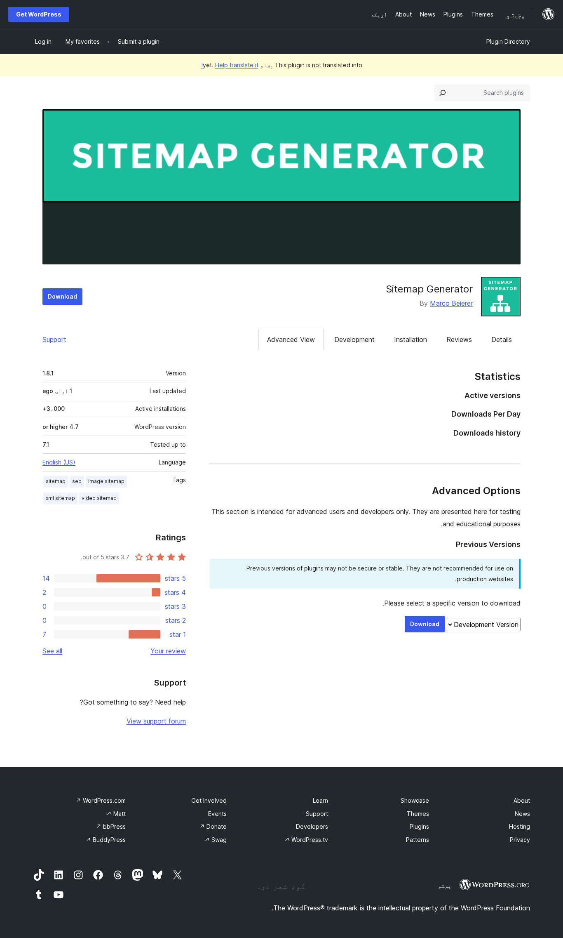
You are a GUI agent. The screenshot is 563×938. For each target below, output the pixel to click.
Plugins (419, 826)
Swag (215, 839)
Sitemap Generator (429, 289)
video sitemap (99, 498)
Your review (168, 651)
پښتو (444, 885)
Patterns (417, 839)
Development (354, 339)
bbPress (111, 826)
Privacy (520, 839)
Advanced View (291, 339)
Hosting (519, 826)
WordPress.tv (306, 839)
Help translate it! (229, 64)
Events (217, 813)
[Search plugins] (442, 93)
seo (77, 481)
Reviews (459, 339)
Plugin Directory (508, 41)
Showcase (415, 800)
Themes (418, 813)
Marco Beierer (451, 303)
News (522, 813)
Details (501, 339)
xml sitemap (60, 498)
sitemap (56, 481)
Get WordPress (38, 14)
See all (52, 651)
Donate (213, 826)
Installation (410, 339)
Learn (320, 800)
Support (54, 339)
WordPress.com (101, 800)
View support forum (156, 721)
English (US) (58, 462)
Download (62, 296)
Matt (116, 813)
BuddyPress (106, 839)
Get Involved (209, 800)
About (522, 800)
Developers (312, 826)
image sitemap (106, 481)
